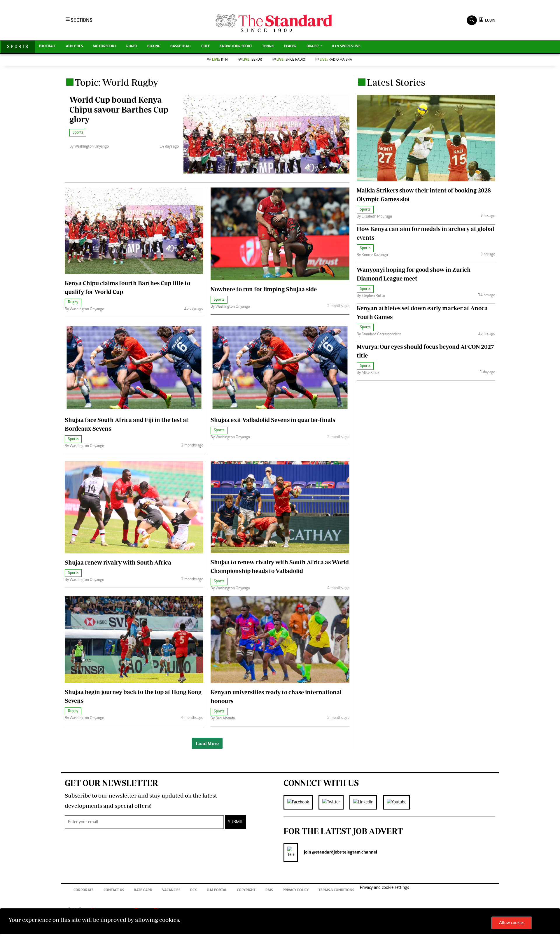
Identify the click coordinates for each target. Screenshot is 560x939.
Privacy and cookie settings (384, 887)
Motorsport (104, 46)
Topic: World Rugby (116, 82)
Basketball (180, 46)
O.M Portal (217, 890)
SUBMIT (235, 822)
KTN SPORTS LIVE (346, 46)
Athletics (74, 46)
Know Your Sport (236, 46)
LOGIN (489, 20)
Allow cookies (511, 923)
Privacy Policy (296, 890)
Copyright (246, 890)
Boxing (153, 46)
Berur (252, 60)
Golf (205, 46)
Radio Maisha (336, 60)
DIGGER (313, 46)
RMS (269, 890)
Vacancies (171, 890)
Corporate (84, 890)
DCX (193, 890)
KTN (220, 60)
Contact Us (114, 890)
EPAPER (290, 46)
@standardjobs (326, 852)
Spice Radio (290, 60)
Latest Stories (396, 82)
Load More (207, 743)
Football (47, 46)
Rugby (131, 46)
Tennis (268, 46)
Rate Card (143, 890)
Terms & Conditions (336, 890)
